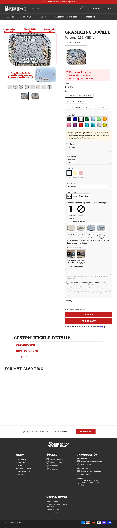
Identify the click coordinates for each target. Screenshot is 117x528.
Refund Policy (20, 462)
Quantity (68, 301)
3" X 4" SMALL (100, 107)
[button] (88, 115)
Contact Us (89, 17)
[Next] (55, 96)
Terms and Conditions (23, 468)
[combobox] (57, 8)
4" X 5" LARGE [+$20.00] (76, 101)
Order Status (20, 475)
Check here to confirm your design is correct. (89, 283)
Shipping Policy (21, 459)
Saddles (45, 17)
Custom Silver (28, 17)
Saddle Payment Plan (23, 471)
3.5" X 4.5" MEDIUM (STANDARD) (79, 95)
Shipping (68, 309)
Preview (88, 314)
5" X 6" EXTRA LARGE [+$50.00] (79, 107)
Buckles (11, 17)
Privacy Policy (21, 465)
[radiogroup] (88, 122)
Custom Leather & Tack (66, 17)
